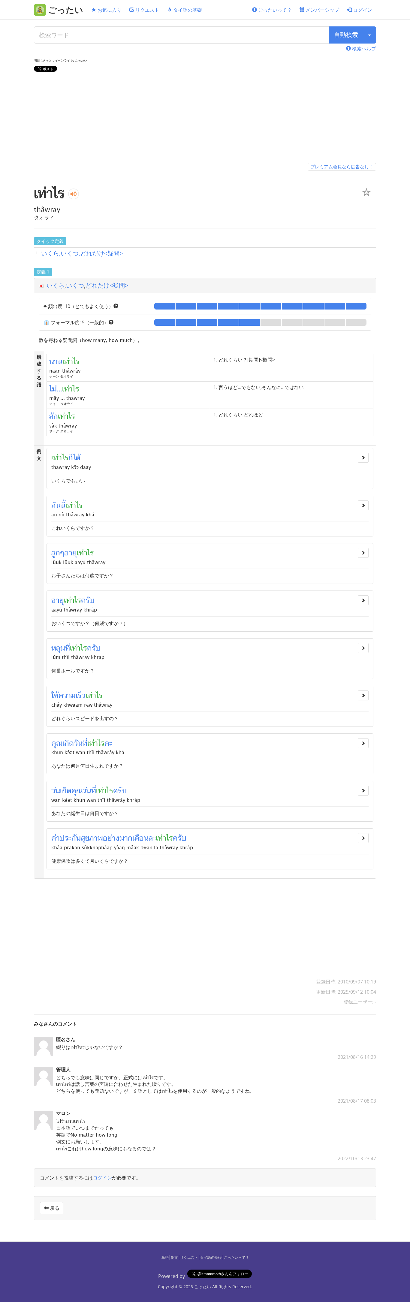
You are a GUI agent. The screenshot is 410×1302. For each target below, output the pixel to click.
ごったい (202, 1286)
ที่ (67, 648)
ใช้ (55, 695)
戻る (54, 1208)
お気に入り (109, 10)
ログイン (362, 10)
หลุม (58, 648)
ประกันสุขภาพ (81, 838)
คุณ (56, 743)
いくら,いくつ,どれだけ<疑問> (82, 253)
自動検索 (346, 35)
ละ (152, 838)
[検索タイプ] (369, 35)
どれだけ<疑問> (107, 285)
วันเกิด (61, 790)
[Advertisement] (205, 119)
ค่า (55, 838)
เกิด (68, 743)
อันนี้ (58, 505)
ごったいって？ (274, 10)
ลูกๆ (57, 553)
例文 (174, 1257)
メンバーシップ (321, 10)
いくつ (75, 285)
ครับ (88, 600)
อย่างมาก (117, 838)
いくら (56, 285)
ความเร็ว (72, 695)
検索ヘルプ (363, 48)
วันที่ (80, 743)
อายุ (70, 553)
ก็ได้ (74, 458)
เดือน (140, 838)
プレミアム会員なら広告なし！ (341, 167)
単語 (165, 1257)
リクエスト (146, 10)
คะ (108, 743)
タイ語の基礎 (187, 10)
